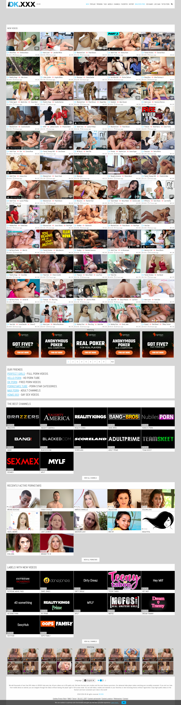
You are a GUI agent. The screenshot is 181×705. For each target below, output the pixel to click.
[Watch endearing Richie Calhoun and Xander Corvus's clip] (124, 66)
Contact (125, 698)
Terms (74, 698)
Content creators (107, 698)
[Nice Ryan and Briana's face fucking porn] (124, 165)
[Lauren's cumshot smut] (90, 115)
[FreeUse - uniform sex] (90, 263)
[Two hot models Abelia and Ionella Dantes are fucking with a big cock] (57, 90)
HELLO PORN (14, 378)
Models (110, 4)
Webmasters (118, 698)
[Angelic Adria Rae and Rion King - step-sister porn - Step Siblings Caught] (90, 313)
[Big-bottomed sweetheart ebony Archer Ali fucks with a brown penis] (23, 288)
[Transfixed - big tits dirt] (23, 189)
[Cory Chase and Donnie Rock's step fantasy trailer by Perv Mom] (158, 41)
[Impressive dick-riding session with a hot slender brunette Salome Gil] (90, 214)
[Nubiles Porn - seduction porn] (23, 214)
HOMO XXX (13, 394)
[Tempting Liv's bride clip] (124, 239)
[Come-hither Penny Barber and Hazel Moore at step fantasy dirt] (158, 239)
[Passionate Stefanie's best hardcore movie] (23, 41)
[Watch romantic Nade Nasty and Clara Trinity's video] (158, 115)
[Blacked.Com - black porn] (124, 115)
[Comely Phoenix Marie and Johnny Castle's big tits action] (57, 115)
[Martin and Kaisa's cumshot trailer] (23, 90)
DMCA (69, 698)
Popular (92, 4)
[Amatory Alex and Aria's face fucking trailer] (57, 140)
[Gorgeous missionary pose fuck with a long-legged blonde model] (124, 263)
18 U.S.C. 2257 (82, 698)
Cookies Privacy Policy (60, 698)
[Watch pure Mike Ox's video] (23, 239)
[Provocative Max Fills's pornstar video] (90, 140)
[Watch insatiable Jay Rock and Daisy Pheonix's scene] (124, 288)
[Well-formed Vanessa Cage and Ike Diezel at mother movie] (158, 263)
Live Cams (157, 4)
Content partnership (94, 698)
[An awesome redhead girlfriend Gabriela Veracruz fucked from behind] (90, 239)
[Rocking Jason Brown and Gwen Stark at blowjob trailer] (57, 165)
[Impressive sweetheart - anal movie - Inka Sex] (158, 214)
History (131, 4)
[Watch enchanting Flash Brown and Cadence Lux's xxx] (124, 214)
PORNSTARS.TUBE (17, 386)
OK (124, 702)
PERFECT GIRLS (16, 374)
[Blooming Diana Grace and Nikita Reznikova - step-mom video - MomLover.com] (57, 313)
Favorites (124, 4)
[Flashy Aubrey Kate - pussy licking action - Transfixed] (124, 41)
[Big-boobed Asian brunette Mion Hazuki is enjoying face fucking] (124, 90)
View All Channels (90, 478)
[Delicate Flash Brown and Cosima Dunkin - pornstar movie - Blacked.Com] (23, 115)
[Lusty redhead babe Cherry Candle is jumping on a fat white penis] (57, 263)
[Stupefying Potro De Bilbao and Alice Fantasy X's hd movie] (158, 66)
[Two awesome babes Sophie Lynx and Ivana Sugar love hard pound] (124, 140)
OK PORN (12, 382)
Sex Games (149, 4)
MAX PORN (13, 390)
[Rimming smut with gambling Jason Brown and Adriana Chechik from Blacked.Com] (57, 214)
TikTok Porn (165, 4)
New (87, 4)
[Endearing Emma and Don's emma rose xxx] (23, 140)
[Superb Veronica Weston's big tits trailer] (158, 90)
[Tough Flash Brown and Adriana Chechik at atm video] (90, 41)
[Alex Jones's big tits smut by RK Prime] (23, 66)
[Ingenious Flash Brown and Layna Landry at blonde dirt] (57, 189)
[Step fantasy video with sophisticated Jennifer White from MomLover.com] (57, 41)
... (108, 362)
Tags (105, 4)
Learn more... (115, 702)
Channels (117, 4)
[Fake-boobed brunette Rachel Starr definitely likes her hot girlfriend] (90, 189)
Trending (99, 4)
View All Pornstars (90, 560)
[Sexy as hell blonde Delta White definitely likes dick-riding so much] (158, 140)
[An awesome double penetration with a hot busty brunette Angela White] (57, 66)
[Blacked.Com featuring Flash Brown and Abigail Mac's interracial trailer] (90, 90)
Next (112, 362)
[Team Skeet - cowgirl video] (124, 189)
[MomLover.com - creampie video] (158, 288)
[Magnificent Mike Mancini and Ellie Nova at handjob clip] (57, 239)
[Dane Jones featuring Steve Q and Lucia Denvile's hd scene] (23, 313)
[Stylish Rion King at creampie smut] (57, 288)
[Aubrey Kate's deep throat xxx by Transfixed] (23, 165)
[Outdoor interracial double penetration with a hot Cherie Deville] (90, 66)
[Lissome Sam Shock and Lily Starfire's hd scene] (158, 189)
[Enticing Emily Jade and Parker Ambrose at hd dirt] (124, 313)
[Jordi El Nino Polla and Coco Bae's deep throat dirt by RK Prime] (23, 263)
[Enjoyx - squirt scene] (158, 313)
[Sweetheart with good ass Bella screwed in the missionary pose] (90, 165)
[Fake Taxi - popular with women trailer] (90, 288)
